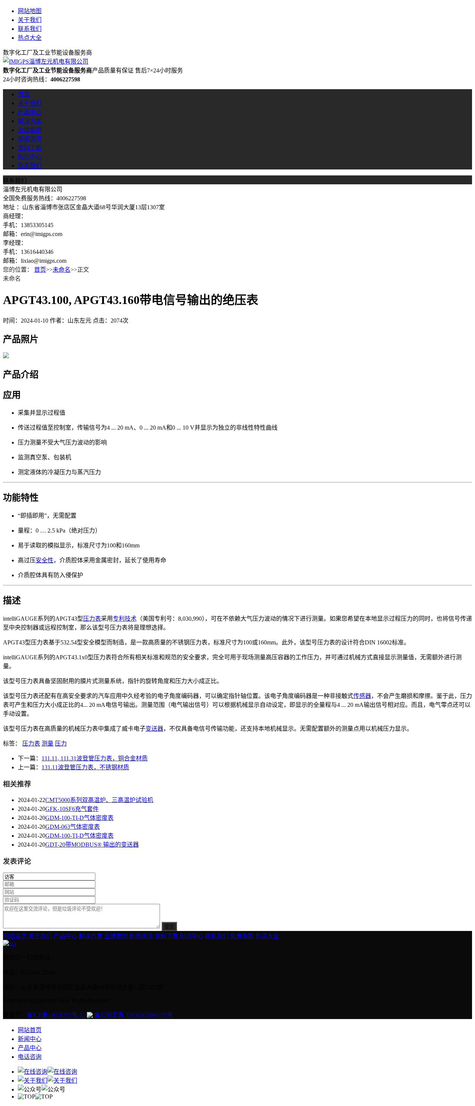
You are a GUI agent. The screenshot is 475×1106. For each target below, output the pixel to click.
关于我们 (30, 20)
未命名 (62, 269)
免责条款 (242, 936)
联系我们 (30, 29)
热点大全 (30, 38)
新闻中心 (30, 1039)
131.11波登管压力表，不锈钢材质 (85, 767)
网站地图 (30, 11)
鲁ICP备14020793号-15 (56, 1015)
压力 (61, 743)
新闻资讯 (30, 139)
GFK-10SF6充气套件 (72, 809)
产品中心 (30, 112)
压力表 (92, 618)
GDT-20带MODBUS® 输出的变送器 (92, 844)
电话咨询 (30, 1057)
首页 (24, 94)
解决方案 (30, 121)
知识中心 (30, 156)
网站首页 (15, 936)
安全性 (44, 560)
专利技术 (125, 618)
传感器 (362, 696)
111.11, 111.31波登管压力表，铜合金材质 (95, 758)
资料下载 (30, 148)
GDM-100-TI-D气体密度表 (79, 818)
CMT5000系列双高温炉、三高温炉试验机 (99, 800)
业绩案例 (30, 130)
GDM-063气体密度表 (72, 827)
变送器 (154, 728)
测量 (47, 743)
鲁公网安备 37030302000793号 (133, 1015)
